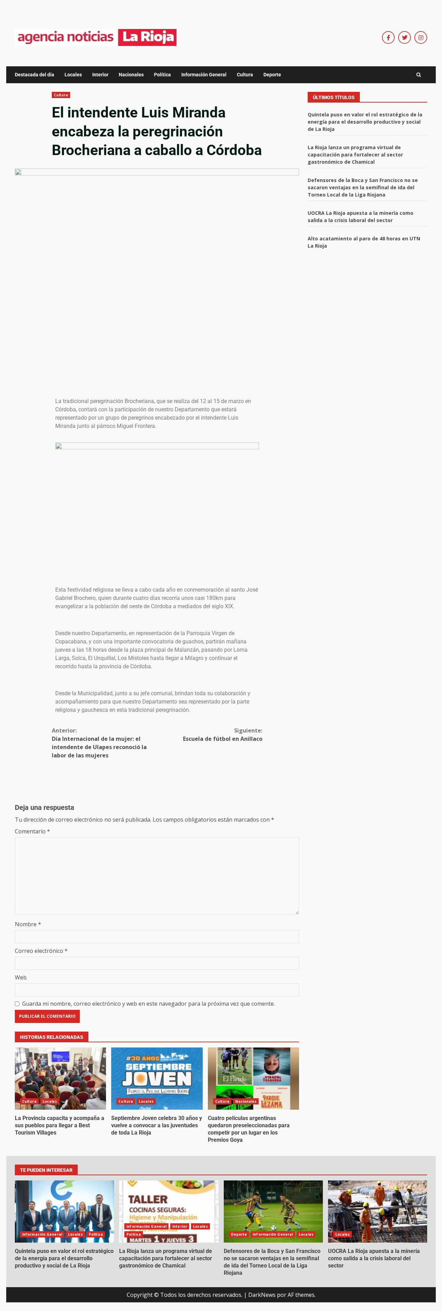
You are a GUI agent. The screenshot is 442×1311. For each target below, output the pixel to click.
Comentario (32, 831)
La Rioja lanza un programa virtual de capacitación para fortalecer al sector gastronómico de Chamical (355, 154)
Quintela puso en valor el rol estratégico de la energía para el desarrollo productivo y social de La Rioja (365, 121)
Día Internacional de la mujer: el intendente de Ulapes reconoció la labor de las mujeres (99, 743)
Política (162, 74)
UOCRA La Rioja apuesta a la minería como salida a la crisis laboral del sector (377, 1211)
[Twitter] (404, 37)
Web (21, 977)
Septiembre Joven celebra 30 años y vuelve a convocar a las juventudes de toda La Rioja (156, 1078)
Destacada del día (34, 74)
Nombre (28, 924)
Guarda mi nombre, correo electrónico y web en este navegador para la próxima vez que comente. (148, 1003)
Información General (204, 74)
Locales (73, 74)
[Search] (418, 75)
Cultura (245, 74)
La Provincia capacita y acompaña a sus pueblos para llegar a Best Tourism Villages (60, 1078)
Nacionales (131, 74)
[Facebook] (388, 37)
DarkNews (262, 1295)
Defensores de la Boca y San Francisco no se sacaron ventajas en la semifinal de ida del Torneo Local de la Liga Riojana (363, 187)
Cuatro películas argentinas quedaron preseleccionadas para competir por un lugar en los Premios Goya (253, 1078)
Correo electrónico (41, 951)
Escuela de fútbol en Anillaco (222, 735)
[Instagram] (420, 37)
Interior (100, 74)
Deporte (272, 74)
